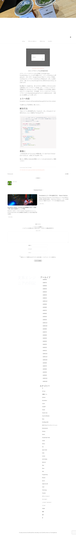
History (43, 443)
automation (24, 169)
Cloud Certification (46, 415)
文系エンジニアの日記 (38, 3)
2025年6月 (45, 313)
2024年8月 (45, 328)
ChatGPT (44, 406)
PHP (43, 471)
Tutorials (44, 493)
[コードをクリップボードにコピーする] (55, 118)
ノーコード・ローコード (46, 502)
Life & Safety (44, 459)
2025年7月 (45, 310)
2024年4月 (45, 341)
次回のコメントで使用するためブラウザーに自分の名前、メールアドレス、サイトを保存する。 (38, 257)
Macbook (44, 462)
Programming (41, 68)
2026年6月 (45, 285)
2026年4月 (45, 291)
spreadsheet (33, 169)
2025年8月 (45, 307)
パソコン (43, 505)
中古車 (43, 508)
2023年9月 (45, 362)
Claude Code (44, 412)
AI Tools (43, 391)
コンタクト (50, 41)
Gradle (43, 440)
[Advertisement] (38, 27)
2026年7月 (45, 282)
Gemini (43, 434)
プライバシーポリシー (32, 41)
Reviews (43, 477)
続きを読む (10, 216)
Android (43, 397)
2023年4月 (45, 375)
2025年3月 (45, 319)
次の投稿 (66, 173)
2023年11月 (45, 356)
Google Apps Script (35, 68)
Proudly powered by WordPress (25, 532)
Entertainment (45, 428)
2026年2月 (45, 298)
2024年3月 (45, 344)
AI (42, 388)
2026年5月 (45, 288)
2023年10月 (45, 359)
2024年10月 (45, 325)
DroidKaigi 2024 (45, 422)
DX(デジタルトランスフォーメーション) (49, 425)
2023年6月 (45, 369)
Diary (43, 419)
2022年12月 (45, 378)
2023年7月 (45, 366)
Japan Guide (44, 449)
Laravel (43, 456)
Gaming (43, 431)
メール (30, 249)
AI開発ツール (44, 394)
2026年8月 (45, 279)
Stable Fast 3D (45, 483)
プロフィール (42, 41)
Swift (43, 486)
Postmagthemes (53, 532)
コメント (38, 230)
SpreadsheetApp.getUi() (40, 169)
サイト (30, 252)
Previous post (10, 173)
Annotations (44, 400)
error (27, 169)
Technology (44, 490)
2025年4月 (45, 316)
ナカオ (15, 181)
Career (43, 403)
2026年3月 (45, 294)
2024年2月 (45, 347)
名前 (29, 245)
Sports (43, 480)
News (43, 468)
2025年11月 (45, 301)
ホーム (23, 41)
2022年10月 (45, 381)
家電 (43, 511)
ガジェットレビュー (46, 496)
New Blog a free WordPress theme (42, 532)
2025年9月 (45, 304)
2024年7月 (45, 332)
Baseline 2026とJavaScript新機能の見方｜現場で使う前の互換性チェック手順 (22, 208)
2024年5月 (45, 338)
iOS (43, 446)
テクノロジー (44, 499)
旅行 (43, 514)
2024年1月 (45, 350)
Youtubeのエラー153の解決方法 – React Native (53, 195)
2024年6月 (45, 335)
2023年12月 (45, 353)
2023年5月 (45, 372)
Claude (43, 409)
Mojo (43, 465)
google (29, 169)
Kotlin (43, 452)
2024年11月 (45, 322)
